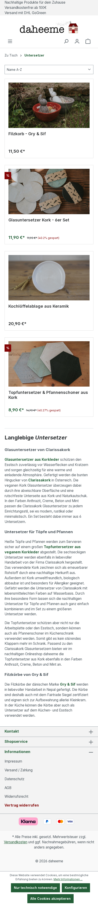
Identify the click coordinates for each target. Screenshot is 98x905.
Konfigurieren (76, 888)
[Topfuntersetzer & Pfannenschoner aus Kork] (49, 364)
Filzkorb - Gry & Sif (27, 133)
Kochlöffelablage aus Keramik (38, 306)
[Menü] (10, 41)
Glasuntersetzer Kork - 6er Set (38, 220)
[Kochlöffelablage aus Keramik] (49, 277)
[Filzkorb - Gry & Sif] (49, 105)
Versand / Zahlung (19, 770)
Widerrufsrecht (16, 796)
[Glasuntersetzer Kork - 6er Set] (49, 191)
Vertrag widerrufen (22, 805)
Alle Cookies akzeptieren (50, 898)
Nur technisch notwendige (35, 888)
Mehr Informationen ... (68, 879)
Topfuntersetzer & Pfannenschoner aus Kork (48, 395)
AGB (8, 788)
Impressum (13, 761)
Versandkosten (15, 842)
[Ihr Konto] (77, 41)
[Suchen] (66, 41)
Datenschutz (14, 779)
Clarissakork (40, 480)
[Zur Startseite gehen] (49, 27)
